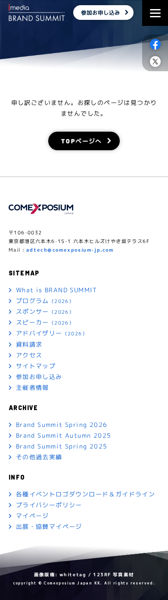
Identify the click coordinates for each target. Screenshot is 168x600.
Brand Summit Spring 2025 (62, 446)
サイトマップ (36, 366)
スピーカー (45, 322)
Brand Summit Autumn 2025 (64, 435)
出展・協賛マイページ (49, 526)
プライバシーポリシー (49, 505)
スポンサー (45, 311)
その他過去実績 (39, 457)
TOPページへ (81, 141)
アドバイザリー (51, 333)
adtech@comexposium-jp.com (70, 249)
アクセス (29, 355)
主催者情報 (32, 387)
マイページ (32, 516)
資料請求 (29, 344)
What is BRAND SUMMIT (56, 290)
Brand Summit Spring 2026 (62, 424)
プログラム (45, 301)
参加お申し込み (100, 12)
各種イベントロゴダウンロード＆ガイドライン (85, 494)
